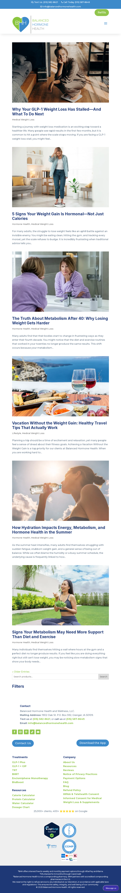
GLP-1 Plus (18, 762)
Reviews (68, 770)
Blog (66, 786)
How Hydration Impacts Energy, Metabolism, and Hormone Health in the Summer (58, 529)
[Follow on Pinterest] (26, 732)
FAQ (65, 782)
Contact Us (23, 743)
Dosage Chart (21, 807)
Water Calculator (23, 803)
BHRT (15, 774)
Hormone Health (21, 224)
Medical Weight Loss (23, 119)
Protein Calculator (23, 799)
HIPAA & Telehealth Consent (81, 794)
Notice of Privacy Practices (80, 774)
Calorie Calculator (23, 795)
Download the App (93, 743)
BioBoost (18, 782)
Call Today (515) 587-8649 (76, 2)
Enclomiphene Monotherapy (30, 778)
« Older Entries (21, 671)
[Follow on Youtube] (38, 732)
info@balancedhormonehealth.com (61, 7)
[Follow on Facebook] (14, 732)
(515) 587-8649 (75, 719)
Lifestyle (16, 433)
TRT (14, 770)
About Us (69, 762)
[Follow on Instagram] (20, 732)
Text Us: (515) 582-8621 (45, 2)
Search (103, 676)
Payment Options (74, 778)
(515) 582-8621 (41, 719)
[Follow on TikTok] (32, 732)
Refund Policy (72, 790)
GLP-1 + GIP (19, 766)
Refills (102, 12)
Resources (69, 766)
